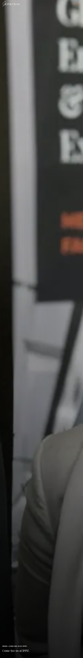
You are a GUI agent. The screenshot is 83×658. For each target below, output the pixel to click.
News (4, 646)
